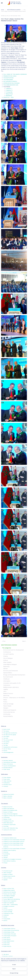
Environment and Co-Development (13, 650)
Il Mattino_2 (9, 90)
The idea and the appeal (9, 734)
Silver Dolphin (7, 662)
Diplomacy (6, 666)
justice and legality (8, 897)
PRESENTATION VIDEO (9, 76)
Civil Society (6, 714)
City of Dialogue (8, 658)
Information (6, 681)
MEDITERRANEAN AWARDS (9, 645)
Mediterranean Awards (9, 876)
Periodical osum (7, 784)
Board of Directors (8, 764)
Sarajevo (5, 708)
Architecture (7, 652)
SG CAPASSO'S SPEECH (10, 81)
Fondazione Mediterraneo (9, 837)
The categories (6, 648)
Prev (4, 641)
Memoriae (6, 695)
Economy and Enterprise (10, 670)
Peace (5, 699)
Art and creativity (7, 909)
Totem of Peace (7, 872)
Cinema (5, 656)
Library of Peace (7, 878)
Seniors (5, 920)
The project (6, 736)
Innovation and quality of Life (11, 683)
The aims (5, 738)
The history (6, 731)
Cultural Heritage (8, 704)
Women (5, 668)
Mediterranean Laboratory (11, 687)
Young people (6, 918)
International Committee (9, 762)
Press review (6, 779)
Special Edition (7, 672)
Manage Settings (14, 973)
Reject (14, 968)
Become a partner (8, 956)
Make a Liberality (7, 796)
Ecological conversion (8, 906)
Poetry (5, 701)
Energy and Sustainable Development (14, 675)
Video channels (7, 781)
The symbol (6, 741)
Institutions (6, 685)
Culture (5, 660)
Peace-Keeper (7, 706)
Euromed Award (8, 677)
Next (23, 641)
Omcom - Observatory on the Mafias (14, 697)
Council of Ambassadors (9, 765)
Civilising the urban (8, 913)
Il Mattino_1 (9, 88)
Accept (14, 964)
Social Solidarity (8, 716)
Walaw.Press (9, 94)
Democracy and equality (9, 892)
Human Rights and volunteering (11, 899)
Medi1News (9, 95)
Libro (4, 691)
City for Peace (7, 748)
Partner (5, 750)
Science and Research (9, 710)
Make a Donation (7, 798)
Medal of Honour (8, 693)
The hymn (5, 743)
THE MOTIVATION (8, 78)
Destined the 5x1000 (8, 794)
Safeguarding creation (9, 890)
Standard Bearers (7, 767)
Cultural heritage (7, 911)
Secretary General (8, 760)
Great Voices (6, 769)
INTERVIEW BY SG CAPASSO (11, 83)
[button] (2, 3)
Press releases (7, 777)
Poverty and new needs (9, 893)
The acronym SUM (8, 740)
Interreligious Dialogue (10, 664)
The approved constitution (10, 732)
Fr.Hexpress (9, 92)
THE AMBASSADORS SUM (10, 85)
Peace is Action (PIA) (8, 888)
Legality (5, 689)
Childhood (6, 679)
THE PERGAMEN (8, 79)
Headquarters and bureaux (10, 747)
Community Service (9, 712)
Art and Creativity (8, 654)
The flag (5, 745)
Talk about (6, 954)
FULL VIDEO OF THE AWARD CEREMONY (15, 74)
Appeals (5, 879)
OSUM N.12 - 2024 (8, 97)
